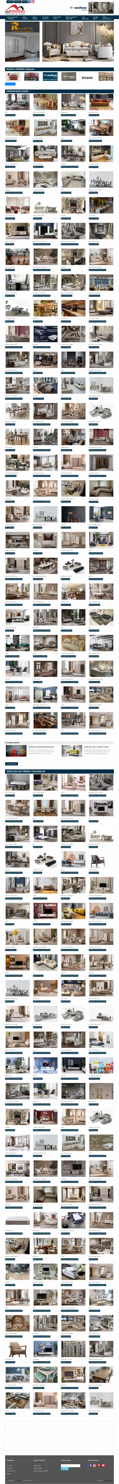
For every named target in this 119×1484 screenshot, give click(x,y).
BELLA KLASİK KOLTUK (95, 1256)
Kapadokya (8, 499)
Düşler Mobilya (11, 115)
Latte (62, 705)
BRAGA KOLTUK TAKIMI (67, 293)
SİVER (90, 1308)
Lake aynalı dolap (66, 1359)
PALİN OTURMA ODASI (11, 164)
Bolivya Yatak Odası (67, 1101)
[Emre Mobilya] (13, 76)
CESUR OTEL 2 (93, 215)
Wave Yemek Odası (38, 215)
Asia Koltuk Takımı (10, 602)
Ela (6, 112)
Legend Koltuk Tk (66, 576)
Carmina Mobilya (39, 192)
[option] (32, 751)
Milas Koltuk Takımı (95, 921)
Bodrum (63, 973)
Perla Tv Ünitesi (10, 1050)
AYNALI (63, 627)
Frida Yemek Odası (94, 396)
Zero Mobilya (66, 1001)
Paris (34, 370)
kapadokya (64, 112)
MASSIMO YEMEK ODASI (11, 473)
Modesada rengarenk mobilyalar (41, 747)
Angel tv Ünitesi (38, 1282)
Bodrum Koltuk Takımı (67, 1308)
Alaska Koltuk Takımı (39, 267)
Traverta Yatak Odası (95, 370)
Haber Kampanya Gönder (41, 1471)
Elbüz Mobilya (10, 270)
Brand (7, 973)
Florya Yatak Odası (39, 1127)
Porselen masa (37, 164)
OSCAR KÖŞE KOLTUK (39, 190)
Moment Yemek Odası (39, 524)
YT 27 (6, 1411)
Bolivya (35, 396)
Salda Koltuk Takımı (39, 293)
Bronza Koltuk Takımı (95, 447)
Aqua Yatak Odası (38, 473)
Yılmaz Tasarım (94, 115)
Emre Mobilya (38, 141)
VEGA (62, 138)
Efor (62, 730)
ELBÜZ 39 (35, 1256)
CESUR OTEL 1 (65, 602)
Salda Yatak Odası (11, 370)
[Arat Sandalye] (106, 76)
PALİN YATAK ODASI (94, 653)
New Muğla (36, 1230)
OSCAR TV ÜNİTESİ (10, 947)
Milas (63, 870)
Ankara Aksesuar (94, 1078)
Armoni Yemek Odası (67, 499)
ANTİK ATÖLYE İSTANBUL (95, 138)
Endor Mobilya (11, 1285)
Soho (62, 1256)
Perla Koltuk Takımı (67, 947)
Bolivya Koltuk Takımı (11, 1101)
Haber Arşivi (37, 1465)
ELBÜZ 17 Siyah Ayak (11, 293)
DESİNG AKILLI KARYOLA (67, 1230)
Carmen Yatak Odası (11, 576)
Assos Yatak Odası (94, 998)
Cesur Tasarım (94, 218)
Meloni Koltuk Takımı (95, 267)
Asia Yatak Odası (38, 421)
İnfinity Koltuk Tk (66, 1024)
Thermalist (8, 1230)
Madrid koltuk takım (95, 344)
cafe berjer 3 (9, 1359)
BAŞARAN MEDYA (107, 1480)
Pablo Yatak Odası (10, 1153)
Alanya (91, 973)
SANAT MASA (64, 447)
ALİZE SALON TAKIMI (11, 627)
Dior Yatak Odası (94, 241)
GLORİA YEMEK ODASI (95, 524)
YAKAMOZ (36, 344)
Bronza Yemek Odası (11, 344)
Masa (34, 818)
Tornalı (63, 524)
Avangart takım (10, 421)
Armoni (63, 215)
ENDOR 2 (7, 1282)
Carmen (7, 190)
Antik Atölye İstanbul (95, 141)
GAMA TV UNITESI (10, 550)
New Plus (36, 998)
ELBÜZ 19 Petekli (10, 792)
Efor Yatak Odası (94, 318)
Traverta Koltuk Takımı (68, 241)
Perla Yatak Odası (10, 730)
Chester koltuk (93, 112)
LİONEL (7, 921)
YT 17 (62, 190)
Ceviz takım (8, 447)
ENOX (34, 895)
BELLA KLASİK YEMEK (67, 895)
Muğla (63, 792)
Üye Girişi (64, 1469)
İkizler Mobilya (11, 218)
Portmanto (92, 1101)
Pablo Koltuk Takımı (11, 1024)
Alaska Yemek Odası (11, 818)
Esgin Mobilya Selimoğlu (68, 115)
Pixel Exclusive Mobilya (68, 373)
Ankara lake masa (39, 1385)
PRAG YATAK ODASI (94, 1333)
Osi (90, 818)
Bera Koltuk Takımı (11, 1333)
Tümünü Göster (10, 84)
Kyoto (7, 705)
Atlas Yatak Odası (66, 1204)
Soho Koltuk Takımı (11, 396)
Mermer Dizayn (39, 167)
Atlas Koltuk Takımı (67, 421)
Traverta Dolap (93, 473)
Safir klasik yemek (39, 112)
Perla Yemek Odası (38, 602)
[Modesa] (15, 9)
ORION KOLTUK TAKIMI (67, 344)
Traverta (36, 627)
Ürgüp (35, 1076)
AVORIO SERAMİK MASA (39, 576)
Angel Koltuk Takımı (95, 705)
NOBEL (7, 653)
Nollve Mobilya (11, 167)
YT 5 (62, 396)
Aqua (6, 1308)
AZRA (62, 370)
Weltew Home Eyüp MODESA (70, 167)
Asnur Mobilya (66, 347)
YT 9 (90, 627)
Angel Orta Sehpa (38, 792)
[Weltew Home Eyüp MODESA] (50, 76)
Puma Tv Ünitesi (10, 241)
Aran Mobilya (38, 553)
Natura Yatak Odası (39, 241)
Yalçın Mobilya (66, 218)
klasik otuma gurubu (68, 653)
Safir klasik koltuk (11, 138)
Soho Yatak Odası (94, 730)
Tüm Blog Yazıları (11, 764)
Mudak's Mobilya (67, 141)
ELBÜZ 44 (35, 318)
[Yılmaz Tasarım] (32, 76)
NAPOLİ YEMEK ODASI (95, 602)
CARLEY (91, 576)
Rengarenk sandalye (95, 1076)
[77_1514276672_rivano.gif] (22, 41)
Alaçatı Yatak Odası (11, 895)
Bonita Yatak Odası (67, 550)
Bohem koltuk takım (67, 921)
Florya (63, 164)
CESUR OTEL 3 (65, 318)
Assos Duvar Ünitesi (95, 895)
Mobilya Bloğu (38, 1468)
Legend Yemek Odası (95, 1024)
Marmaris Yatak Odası (40, 705)
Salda (35, 1050)
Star (90, 1153)
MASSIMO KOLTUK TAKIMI (96, 679)
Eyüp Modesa (18, 1480)
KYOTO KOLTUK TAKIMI (67, 844)
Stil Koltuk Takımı (10, 1385)
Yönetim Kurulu (11, 1471)
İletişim (25, 2)
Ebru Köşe (64, 998)
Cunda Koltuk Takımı (67, 1411)
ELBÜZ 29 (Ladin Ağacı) (95, 1385)
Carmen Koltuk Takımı (39, 947)
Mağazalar (18, 2)
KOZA (34, 653)
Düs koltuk (36, 679)
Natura (7, 679)
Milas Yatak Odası (94, 1050)
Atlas (35, 499)
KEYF (90, 550)
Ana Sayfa (10, 2)
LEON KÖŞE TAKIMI (94, 499)
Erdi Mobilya (10, 244)
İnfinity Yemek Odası (95, 190)
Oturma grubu (9, 215)
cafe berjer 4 (93, 870)
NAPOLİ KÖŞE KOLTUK (67, 1282)
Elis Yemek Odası (10, 318)
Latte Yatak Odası (66, 473)
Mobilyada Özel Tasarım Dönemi (96, 747)
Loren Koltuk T (9, 524)
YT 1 (34, 973)
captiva (35, 550)
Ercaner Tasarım (39, 398)
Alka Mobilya (93, 192)
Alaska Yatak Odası (67, 679)
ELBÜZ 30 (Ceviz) (10, 267)
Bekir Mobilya (38, 373)
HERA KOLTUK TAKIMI (94, 293)
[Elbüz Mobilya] (69, 76)
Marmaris (8, 1076)
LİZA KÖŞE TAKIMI (38, 138)
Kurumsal (9, 1468)
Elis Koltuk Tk (37, 1024)
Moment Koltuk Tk (94, 421)
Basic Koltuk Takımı (11, 1179)
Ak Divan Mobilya (39, 115)
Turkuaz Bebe (94, 1104)
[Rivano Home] (87, 76)
